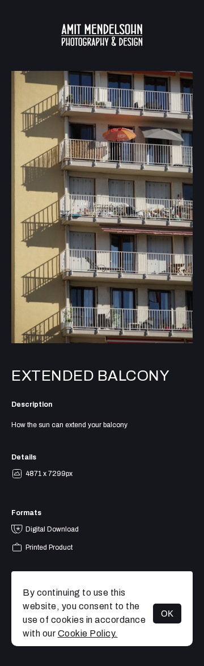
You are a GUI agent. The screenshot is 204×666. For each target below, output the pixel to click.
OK (167, 613)
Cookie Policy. (88, 633)
